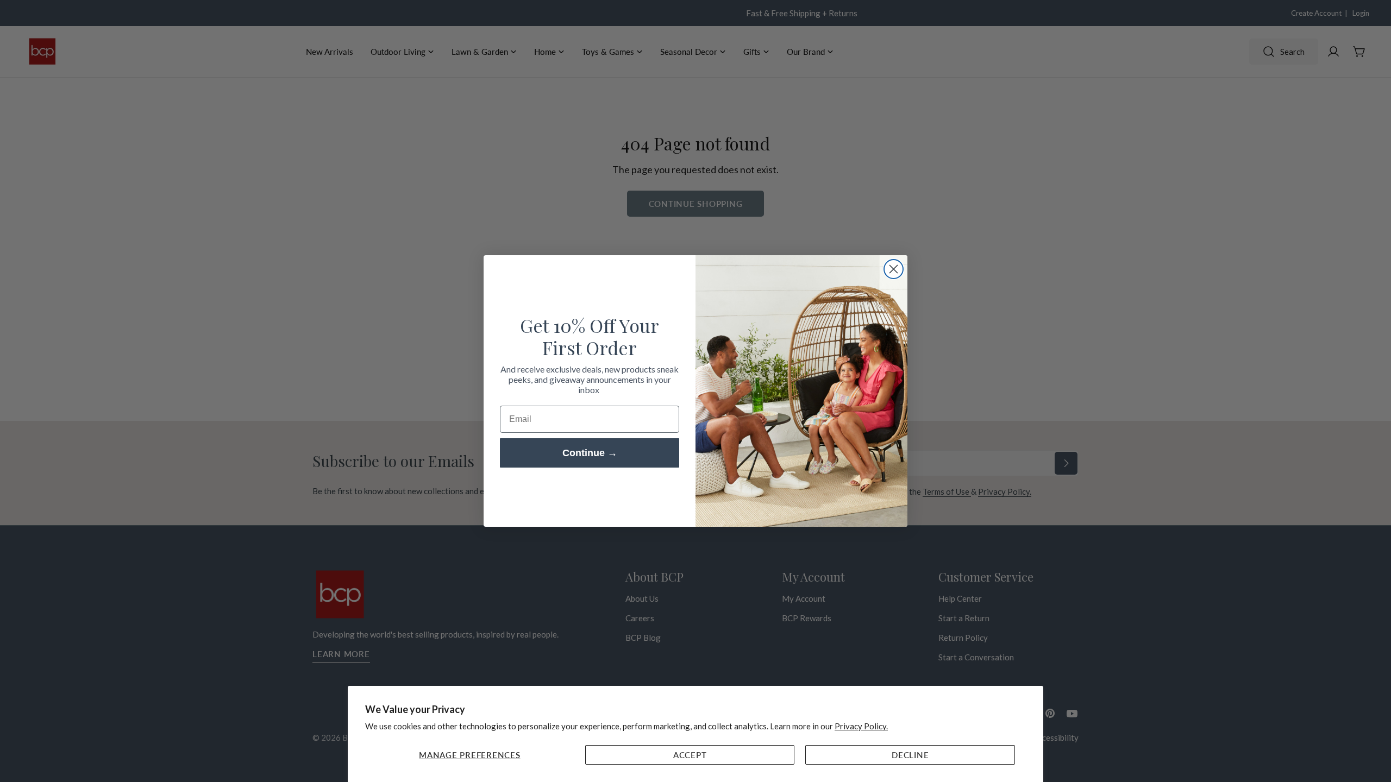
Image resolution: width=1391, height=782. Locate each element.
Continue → (589, 452)
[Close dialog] (893, 269)
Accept (690, 755)
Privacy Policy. (861, 726)
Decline (910, 755)
